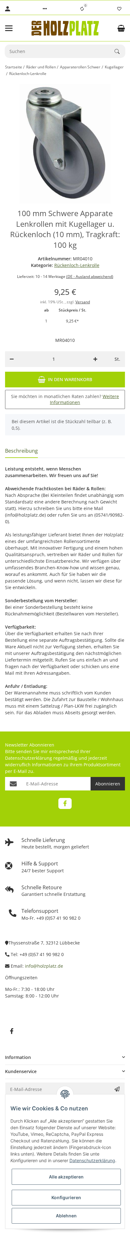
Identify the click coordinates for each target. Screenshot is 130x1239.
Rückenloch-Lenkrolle (76, 265)
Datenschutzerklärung (28, 758)
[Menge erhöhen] (95, 359)
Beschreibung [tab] (21, 450)
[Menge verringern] (11, 359)
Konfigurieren (66, 1197)
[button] (44, 8)
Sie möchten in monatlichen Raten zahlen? (65, 399)
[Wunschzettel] (119, 9)
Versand (82, 302)
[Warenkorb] (121, 28)
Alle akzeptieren (66, 1176)
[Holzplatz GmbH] (65, 28)
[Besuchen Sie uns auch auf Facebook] (64, 803)
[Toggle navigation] (14, 28)
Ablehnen (66, 1215)
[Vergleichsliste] (82, 9)
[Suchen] (120, 51)
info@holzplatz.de (44, 966)
